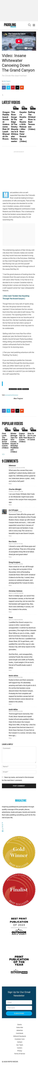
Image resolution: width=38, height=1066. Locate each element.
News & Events (12, 389)
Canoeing (7, 395)
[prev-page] (2, 454)
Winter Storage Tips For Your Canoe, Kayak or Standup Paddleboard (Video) (15, 442)
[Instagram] (2, 825)
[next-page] (4, 454)
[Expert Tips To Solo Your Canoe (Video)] (23, 429)
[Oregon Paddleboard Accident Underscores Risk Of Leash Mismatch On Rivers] (6, 108)
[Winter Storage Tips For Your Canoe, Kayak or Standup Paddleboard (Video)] (15, 429)
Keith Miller (13, 709)
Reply (10, 483)
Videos (19, 389)
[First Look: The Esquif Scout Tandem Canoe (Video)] (6, 429)
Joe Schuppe (13, 510)
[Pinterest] (13, 87)
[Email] (17, 87)
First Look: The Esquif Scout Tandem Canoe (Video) (5, 440)
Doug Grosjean (14, 562)
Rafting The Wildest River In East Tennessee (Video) (31, 120)
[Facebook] (4, 87)
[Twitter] (8, 87)
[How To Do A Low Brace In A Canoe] (32, 429)
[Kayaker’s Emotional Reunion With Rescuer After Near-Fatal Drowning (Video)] (23, 108)
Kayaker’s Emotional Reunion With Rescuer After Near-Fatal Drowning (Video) (23, 127)
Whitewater (25, 389)
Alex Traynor (7, 81)
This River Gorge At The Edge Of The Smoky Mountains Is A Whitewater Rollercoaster (14, 127)
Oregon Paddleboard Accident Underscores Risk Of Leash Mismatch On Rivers (6, 125)
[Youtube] (2, 831)
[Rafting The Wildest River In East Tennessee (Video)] (32, 108)
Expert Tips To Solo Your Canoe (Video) (23, 437)
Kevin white (13, 675)
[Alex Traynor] (8, 402)
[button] (29, 25)
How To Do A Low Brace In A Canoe (32, 436)
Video (10, 395)
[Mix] (22, 87)
